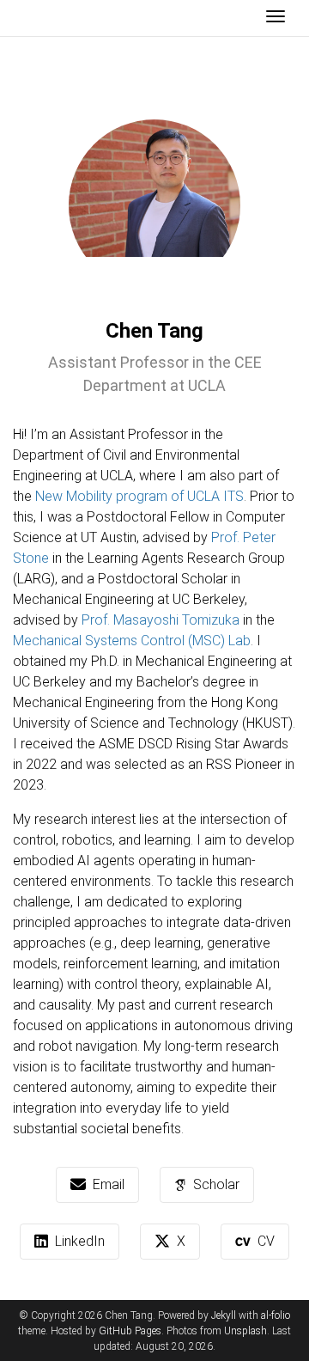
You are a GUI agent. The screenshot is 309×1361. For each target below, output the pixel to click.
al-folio (275, 1315)
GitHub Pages (130, 1331)
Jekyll (223, 1315)
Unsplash (245, 1331)
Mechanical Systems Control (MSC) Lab (132, 640)
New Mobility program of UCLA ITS (139, 496)
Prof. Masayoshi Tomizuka (160, 620)
